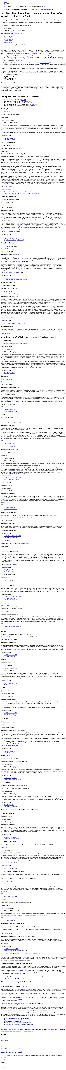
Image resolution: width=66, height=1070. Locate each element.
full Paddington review (11, 231)
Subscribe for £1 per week (11, 1052)
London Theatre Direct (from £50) (12, 536)
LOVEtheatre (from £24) (10, 599)
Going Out (6, 3)
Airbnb (20, 999)
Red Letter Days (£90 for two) (11, 684)
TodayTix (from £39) (9, 805)
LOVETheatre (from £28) (10, 238)
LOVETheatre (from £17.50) (11, 949)
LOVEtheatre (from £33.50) (11, 139)
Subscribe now (4, 1059)
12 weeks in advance (24, 989)
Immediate (29, 57)
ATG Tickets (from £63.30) (11, 278)
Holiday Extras (23, 970)
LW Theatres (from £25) (10, 837)
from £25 (23, 100)
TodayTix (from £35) (9, 445)
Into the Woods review (13, 745)
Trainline (12, 994)
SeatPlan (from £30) (9, 714)
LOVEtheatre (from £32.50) (11, 628)
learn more (49, 9)
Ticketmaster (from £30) (10, 715)
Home (5, 2)
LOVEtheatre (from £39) (10, 806)
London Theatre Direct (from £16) (12, 477)
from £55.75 (35, 105)
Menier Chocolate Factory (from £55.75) (14, 323)
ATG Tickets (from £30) (10, 571)
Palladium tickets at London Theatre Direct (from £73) (17, 191)
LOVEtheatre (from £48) (10, 537)
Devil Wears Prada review (14, 862)
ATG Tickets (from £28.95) (11, 237)
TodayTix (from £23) (9, 598)
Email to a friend (8, 42)
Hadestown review (10, 404)
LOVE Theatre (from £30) (10, 868)
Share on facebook (8, 36)
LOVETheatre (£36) (9, 443)
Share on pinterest (8, 39)
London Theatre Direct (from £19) (12, 779)
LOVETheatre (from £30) (10, 713)
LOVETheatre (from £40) (10, 509)
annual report (49, 50)
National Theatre (44, 63)
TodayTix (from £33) (9, 138)
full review (8, 186)
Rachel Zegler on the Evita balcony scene (23, 1031)
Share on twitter (8, 37)
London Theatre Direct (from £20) (12, 596)
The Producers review (11, 564)
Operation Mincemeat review (13, 272)
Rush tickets (21, 261)
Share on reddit (8, 40)
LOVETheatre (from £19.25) (11, 479)
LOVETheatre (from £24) (10, 655)
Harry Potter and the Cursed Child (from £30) (15, 950)
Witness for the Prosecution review (16, 473)
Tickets (5, 5)
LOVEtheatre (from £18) (10, 778)
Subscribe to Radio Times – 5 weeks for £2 (12, 33)
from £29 (37, 102)
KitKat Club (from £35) (10, 446)
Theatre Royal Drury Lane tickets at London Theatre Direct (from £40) (22, 193)
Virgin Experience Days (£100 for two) (14, 240)
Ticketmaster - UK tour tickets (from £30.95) (15, 279)
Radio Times (21, 60)
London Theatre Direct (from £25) (12, 626)
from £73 (31, 101)
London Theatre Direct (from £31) (12, 838)
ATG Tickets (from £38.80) (11, 896)
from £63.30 (35, 104)
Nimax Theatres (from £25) (11, 411)
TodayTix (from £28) (9, 373)
